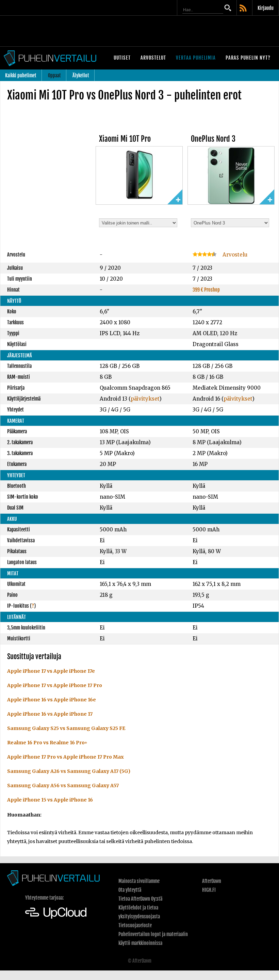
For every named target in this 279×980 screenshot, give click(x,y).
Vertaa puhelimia (196, 58)
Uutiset (122, 58)
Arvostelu (234, 254)
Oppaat (54, 75)
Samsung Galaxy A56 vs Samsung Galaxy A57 (63, 785)
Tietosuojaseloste (135, 925)
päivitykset (145, 398)
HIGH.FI (209, 890)
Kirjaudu (266, 8)
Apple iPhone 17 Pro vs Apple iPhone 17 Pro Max (65, 757)
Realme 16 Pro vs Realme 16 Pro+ (47, 743)
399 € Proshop (206, 290)
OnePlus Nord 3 (213, 138)
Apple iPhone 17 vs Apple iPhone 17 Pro (54, 685)
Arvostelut (153, 58)
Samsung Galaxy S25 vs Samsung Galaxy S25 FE (66, 728)
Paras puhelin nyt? (248, 58)
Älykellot (80, 75)
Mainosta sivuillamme (139, 881)
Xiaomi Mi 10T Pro (125, 138)
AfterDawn (211, 881)
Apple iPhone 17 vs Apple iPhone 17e (51, 671)
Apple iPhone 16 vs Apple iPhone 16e (51, 700)
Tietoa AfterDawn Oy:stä (140, 899)
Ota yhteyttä (129, 890)
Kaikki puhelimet (20, 75)
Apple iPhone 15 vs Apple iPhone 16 (50, 800)
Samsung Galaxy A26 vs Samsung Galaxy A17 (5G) (68, 771)
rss (243, 8)
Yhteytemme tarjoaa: (44, 898)
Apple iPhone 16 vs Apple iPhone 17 (50, 714)
